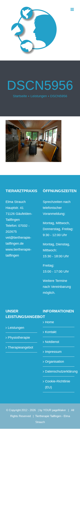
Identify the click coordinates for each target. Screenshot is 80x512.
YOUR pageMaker (54, 410)
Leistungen (16, 328)
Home (49, 322)
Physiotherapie (19, 337)
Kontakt (50, 332)
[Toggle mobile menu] (72, 9)
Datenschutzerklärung (59, 371)
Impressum (53, 352)
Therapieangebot (20, 347)
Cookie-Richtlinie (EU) (57, 384)
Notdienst (52, 342)
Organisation (54, 361)
